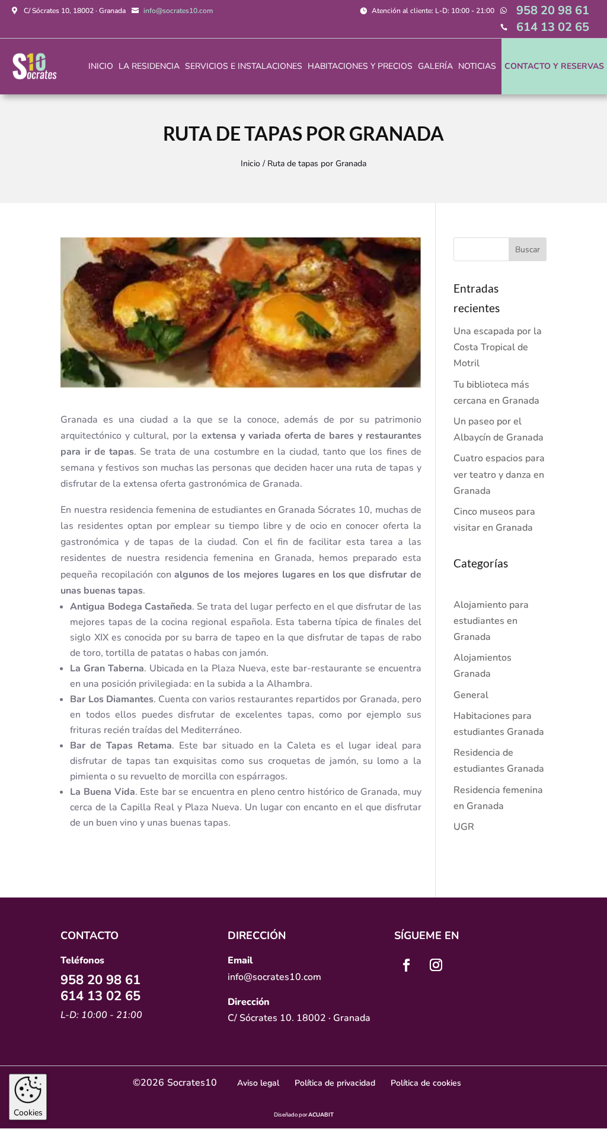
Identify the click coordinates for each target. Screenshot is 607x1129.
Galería (435, 66)
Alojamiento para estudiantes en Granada (491, 620)
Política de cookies (426, 1083)
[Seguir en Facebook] (406, 965)
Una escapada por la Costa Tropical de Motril (497, 347)
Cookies (28, 1112)
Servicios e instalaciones (243, 66)
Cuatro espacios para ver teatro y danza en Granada (499, 474)
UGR (463, 826)
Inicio (100, 66)
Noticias (477, 66)
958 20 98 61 (552, 10)
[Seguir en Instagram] (436, 965)
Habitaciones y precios (360, 66)
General (470, 695)
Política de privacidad (335, 1083)
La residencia (149, 66)
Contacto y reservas (554, 66)
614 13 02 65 (552, 27)
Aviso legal (258, 1083)
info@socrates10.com (178, 10)
